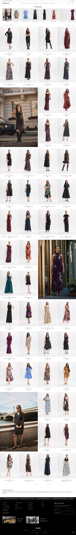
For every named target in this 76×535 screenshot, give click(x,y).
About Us (42, 504)
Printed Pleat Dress (66, 419)
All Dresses (7, 21)
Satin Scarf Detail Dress (47, 84)
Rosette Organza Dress (28, 297)
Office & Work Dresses (25, 21)
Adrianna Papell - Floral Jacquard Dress (47, 206)
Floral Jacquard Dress (47, 358)
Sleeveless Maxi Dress (66, 145)
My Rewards (30, 504)
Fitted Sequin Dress (66, 84)
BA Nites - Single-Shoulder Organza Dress (9, 297)
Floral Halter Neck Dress (28, 267)
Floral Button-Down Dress (9, 480)
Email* (56, 509)
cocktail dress (39, 492)
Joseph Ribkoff (4, 492)
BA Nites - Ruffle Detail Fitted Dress (67, 236)
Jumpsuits (44, 21)
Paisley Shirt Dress (28, 358)
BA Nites (9, 492)
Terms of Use (41, 530)
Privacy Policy (34, 530)
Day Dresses (16, 21)
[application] (73, 532)
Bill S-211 (51, 530)
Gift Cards (30, 509)
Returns (16, 506)
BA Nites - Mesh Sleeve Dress (28, 84)
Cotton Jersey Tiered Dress (47, 480)
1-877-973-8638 (6, 506)
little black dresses (44, 491)
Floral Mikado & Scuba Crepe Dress (66, 480)
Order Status (30, 506)
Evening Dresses (54, 21)
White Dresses (63, 21)
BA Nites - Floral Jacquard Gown (9, 84)
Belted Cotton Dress (66, 358)
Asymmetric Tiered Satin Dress (28, 480)
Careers (42, 506)
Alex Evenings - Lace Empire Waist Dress (47, 236)
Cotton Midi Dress (9, 206)
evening (51, 491)
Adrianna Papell (69, 491)
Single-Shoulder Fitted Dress (28, 206)
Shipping (16, 504)
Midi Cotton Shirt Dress (67, 206)
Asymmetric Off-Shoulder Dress (9, 358)
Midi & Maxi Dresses (35, 21)
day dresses (56, 492)
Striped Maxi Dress (28, 236)
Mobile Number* (58, 512)
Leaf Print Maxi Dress (47, 419)
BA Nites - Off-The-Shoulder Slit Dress (9, 267)
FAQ (16, 509)
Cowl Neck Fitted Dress (47, 145)
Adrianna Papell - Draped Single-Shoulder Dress (9, 236)
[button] (71, 7)
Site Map (46, 530)
